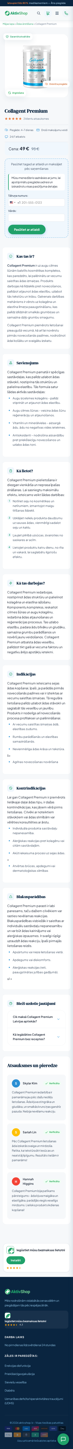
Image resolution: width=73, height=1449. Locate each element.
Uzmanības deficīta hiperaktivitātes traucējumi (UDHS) (34, 1401)
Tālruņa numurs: (18, 195)
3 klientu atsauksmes (36, 118)
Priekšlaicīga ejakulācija (20, 1374)
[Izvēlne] (57, 13)
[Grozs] (48, 13)
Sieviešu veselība (15, 1382)
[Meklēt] (39, 13)
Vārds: (12, 210)
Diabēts (10, 1390)
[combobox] (14, 202)
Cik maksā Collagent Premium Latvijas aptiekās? (33, 1019)
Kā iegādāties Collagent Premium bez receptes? (29, 1037)
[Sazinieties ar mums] (66, 13)
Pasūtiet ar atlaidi (27, 229)
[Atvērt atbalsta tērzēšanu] (63, 1439)
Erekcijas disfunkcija (18, 1365)
